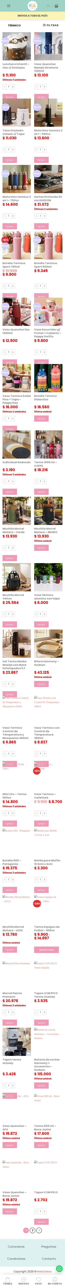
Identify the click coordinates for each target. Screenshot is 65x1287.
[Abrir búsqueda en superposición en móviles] (48, 5)
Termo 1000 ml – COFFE (45, 464)
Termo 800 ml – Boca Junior (45, 1127)
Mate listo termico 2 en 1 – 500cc (48, 132)
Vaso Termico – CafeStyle (45, 796)
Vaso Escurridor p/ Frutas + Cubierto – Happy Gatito (47, 333)
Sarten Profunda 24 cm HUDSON (48, 198)
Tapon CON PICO (46, 1192)
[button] (9, 6)
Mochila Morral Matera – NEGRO (45, 530)
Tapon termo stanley (11, 1061)
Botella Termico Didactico (45, 397)
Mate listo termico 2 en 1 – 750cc (16, 198)
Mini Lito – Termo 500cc (14, 796)
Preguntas (48, 1247)
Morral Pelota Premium (12, 995)
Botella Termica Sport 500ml (45, 265)
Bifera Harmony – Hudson (46, 663)
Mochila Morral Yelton (13, 596)
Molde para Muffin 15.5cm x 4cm (47, 862)
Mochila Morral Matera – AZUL (13, 928)
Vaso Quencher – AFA (14, 1127)
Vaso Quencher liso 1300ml (16, 331)
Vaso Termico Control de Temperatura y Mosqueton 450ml (15, 733)
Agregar (10, 97)
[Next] (39, 1230)
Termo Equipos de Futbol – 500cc (47, 928)
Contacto (49, 1259)
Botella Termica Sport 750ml (13, 265)
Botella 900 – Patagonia (11, 862)
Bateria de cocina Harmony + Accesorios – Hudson (47, 1065)
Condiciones (16, 1259)
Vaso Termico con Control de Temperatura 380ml (47, 733)
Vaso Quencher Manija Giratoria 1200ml (46, 68)
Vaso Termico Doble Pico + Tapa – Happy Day (16, 399)
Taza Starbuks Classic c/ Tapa (13, 132)
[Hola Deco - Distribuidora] (32, 6)
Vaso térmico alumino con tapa (47, 596)
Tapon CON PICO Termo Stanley (46, 995)
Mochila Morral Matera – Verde (13, 530)
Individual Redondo (16, 462)
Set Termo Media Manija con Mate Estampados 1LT (14, 665)
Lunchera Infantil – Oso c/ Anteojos (15, 66)
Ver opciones (46, 950)
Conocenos (16, 1247)
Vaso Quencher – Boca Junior (14, 1194)
